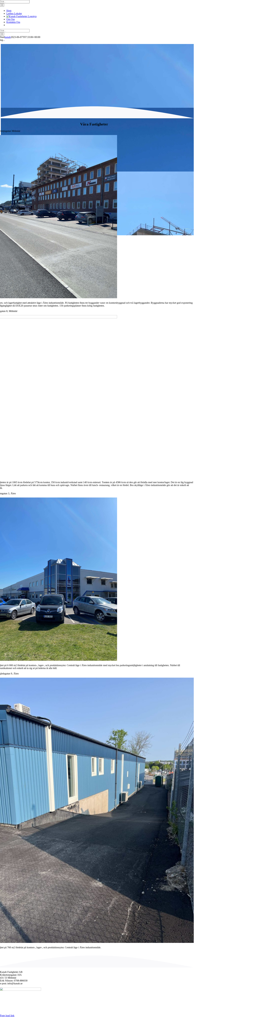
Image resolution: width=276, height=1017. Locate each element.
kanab (8, 37)
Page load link (7, 1015)
